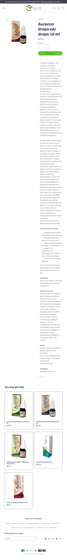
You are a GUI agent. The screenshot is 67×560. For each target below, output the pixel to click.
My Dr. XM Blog (51, 527)
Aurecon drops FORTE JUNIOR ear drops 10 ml (18, 462)
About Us (22, 523)
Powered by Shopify (38, 553)
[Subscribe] (35, 538)
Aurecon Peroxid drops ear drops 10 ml (47, 422)
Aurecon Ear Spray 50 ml (44, 462)
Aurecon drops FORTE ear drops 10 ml (18, 422)
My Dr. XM (30, 553)
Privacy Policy (45, 523)
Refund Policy (56, 523)
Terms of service (29, 527)
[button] (4, 8)
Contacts (14, 523)
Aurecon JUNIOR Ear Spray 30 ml (17, 502)
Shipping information (33, 523)
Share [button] (42, 377)
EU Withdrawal (40, 527)
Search (7, 523)
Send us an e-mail (16, 527)
